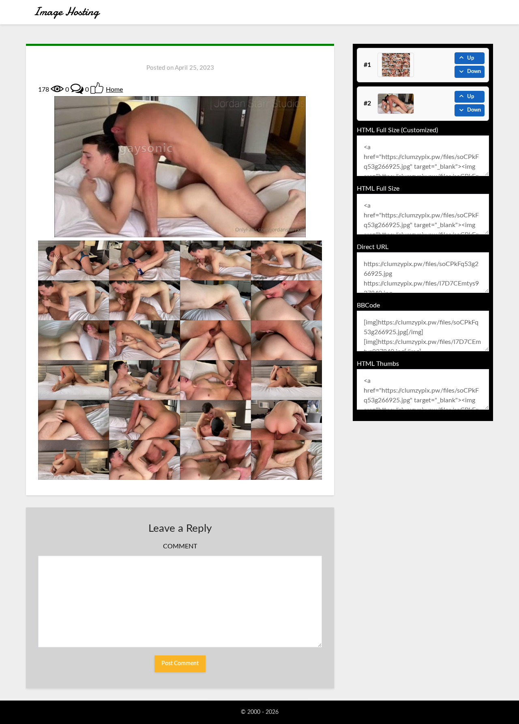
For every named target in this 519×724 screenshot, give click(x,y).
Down (474, 71)
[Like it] (96, 88)
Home (114, 89)
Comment (180, 546)
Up (470, 58)
